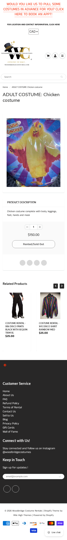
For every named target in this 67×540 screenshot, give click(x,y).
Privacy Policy (11, 424)
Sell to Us (8, 416)
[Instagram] (15, 488)
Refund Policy (11, 403)
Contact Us (9, 411)
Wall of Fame (10, 432)
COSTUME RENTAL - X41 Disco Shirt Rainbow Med (49, 326)
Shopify (48, 511)
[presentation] (55, 286)
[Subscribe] (60, 477)
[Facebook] (7, 488)
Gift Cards (8, 428)
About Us (8, 395)
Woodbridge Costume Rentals (27, 511)
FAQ (5, 399)
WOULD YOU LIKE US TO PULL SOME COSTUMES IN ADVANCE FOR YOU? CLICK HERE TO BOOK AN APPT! (33, 9)
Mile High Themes (22, 515)
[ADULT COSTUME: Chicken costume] (33, 152)
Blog (5, 419)
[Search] (61, 77)
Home (5, 87)
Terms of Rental (12, 407)
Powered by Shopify (43, 515)
